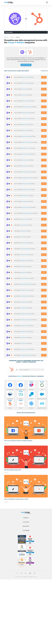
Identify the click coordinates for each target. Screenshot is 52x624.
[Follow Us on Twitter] (34, 573)
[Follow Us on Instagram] (21, 573)
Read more (6, 443)
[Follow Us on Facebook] (17, 573)
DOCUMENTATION (44, 70)
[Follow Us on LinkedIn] (25, 573)
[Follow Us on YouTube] (30, 573)
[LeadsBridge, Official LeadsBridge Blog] (9, 2)
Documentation (9, 32)
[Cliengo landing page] (15, 18)
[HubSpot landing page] (37, 18)
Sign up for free (26, 65)
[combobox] (31, 369)
